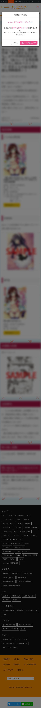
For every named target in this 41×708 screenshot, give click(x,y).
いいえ (15, 43)
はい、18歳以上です (28, 43)
